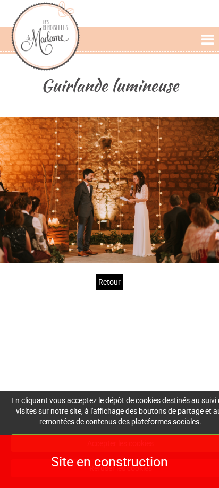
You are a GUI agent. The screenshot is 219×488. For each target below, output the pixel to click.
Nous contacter (109, 376)
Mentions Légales (179, 333)
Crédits (179, 344)
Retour (109, 282)
